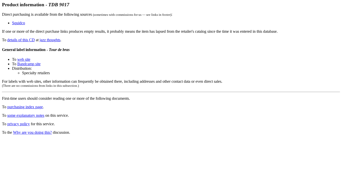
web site (23, 59)
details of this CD (21, 40)
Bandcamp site (29, 64)
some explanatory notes (25, 115)
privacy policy (18, 124)
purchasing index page (25, 107)
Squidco (18, 23)
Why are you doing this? (32, 132)
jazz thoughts (50, 40)
